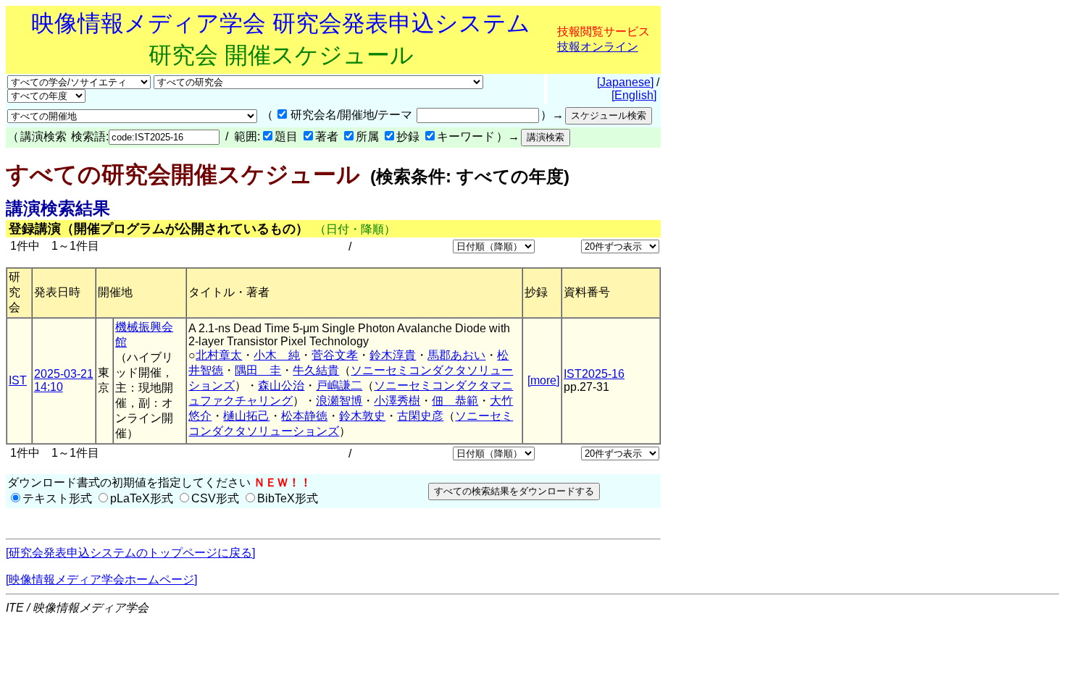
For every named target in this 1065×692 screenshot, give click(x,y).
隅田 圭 (258, 370)
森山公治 (281, 385)
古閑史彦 (420, 416)
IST (18, 380)
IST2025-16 (594, 374)
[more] (543, 380)
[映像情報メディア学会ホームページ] (101, 579)
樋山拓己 (246, 416)
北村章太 (219, 355)
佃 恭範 (455, 400)
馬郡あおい (456, 355)
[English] (633, 95)
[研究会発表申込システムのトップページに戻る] (130, 553)
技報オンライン (597, 47)
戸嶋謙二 (339, 385)
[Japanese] (625, 82)
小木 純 (277, 355)
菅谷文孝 (335, 355)
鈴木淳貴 (392, 355)
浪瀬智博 (339, 400)
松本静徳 (304, 416)
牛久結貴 (316, 370)
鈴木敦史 (362, 416)
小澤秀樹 (397, 400)
